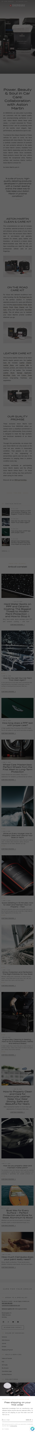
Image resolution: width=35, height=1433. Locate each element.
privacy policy (13, 1425)
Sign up (28, 1420)
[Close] (32, 1385)
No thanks (5, 1429)
